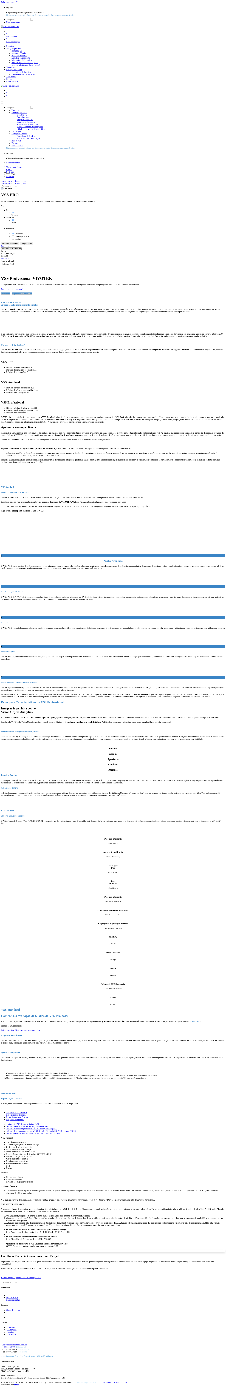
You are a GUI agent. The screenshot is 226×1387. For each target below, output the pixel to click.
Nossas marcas (12, 1297)
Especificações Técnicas (22, 293)
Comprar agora (26, 244)
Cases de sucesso (13, 1310)
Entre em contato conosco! (12, 289)
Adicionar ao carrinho (10, 244)
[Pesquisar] (32, 20)
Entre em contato (8, 246)
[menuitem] (10, 46)
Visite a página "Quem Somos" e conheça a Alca (21, 1278)
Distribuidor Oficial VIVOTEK (114, 1382)
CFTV (9, 169)
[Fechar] (2, 103)
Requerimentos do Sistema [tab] (17, 1117)
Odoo (16, 1385)
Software (10, 172)
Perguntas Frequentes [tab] (15, 1119)
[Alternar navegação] (2, 101)
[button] (13, 181)
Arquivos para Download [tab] (16, 1112)
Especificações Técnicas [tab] (16, 1115)
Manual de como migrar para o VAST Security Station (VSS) (31, 1129)
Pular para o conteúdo (10, 2)
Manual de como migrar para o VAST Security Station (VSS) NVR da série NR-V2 (41, 1131)
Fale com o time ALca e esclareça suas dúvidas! (20, 1030)
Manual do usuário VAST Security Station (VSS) (27, 1126)
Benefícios (5, 293)
